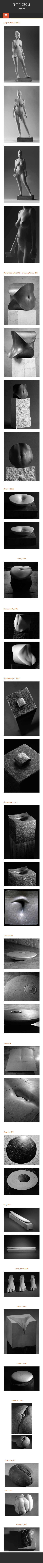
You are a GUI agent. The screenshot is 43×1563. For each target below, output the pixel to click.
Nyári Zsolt (21, 4)
